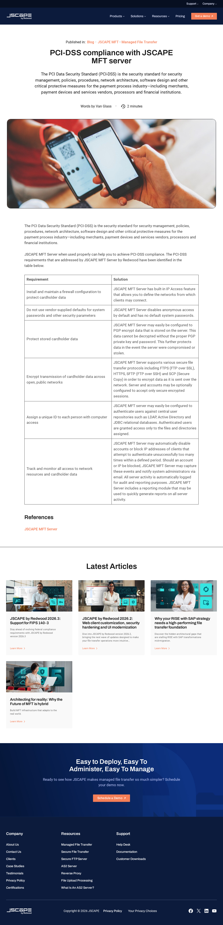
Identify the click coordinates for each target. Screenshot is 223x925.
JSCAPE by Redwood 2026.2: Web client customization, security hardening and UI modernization (111, 623)
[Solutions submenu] (145, 16)
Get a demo (202, 16)
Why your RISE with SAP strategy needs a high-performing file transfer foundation (182, 623)
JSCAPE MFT (108, 42)
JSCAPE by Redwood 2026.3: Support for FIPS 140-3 (35, 621)
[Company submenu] (216, 4)
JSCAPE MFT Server (40, 529)
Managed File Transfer (139, 42)
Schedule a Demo (109, 798)
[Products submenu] (124, 16)
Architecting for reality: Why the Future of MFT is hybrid (36, 701)
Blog (90, 42)
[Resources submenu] (168, 16)
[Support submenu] (198, 4)
